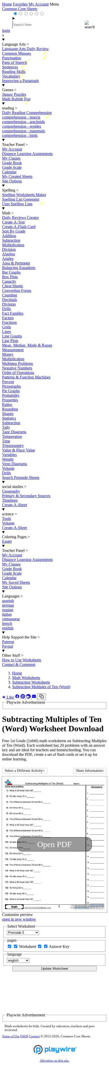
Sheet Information (90, 771)
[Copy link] (41, 696)
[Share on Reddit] (29, 697)
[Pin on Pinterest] (23, 697)
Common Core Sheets (19, 9)
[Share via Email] (34, 697)
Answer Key (59, 946)
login (6, 30)
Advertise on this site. (54, 1060)
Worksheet (28, 946)
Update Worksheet (54, 968)
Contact (34, 1036)
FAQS (24, 1036)
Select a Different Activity (25, 771)
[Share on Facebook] (18, 697)
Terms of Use (11, 1036)
